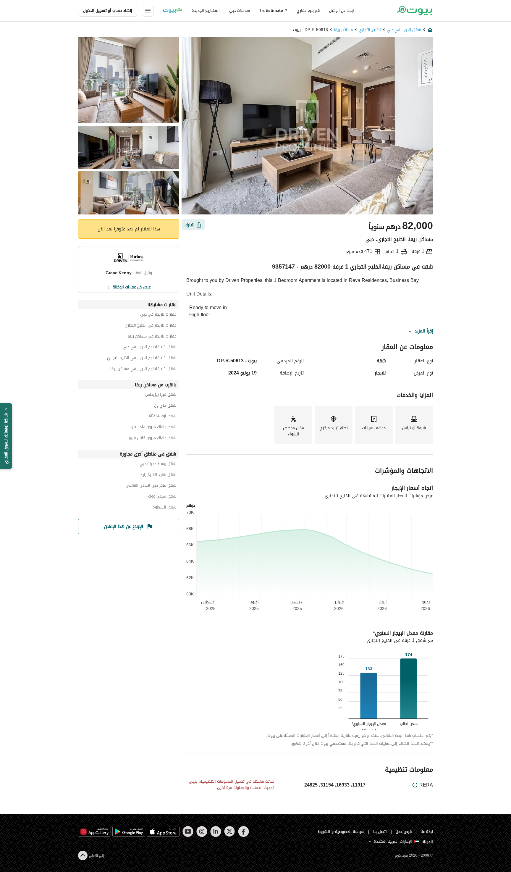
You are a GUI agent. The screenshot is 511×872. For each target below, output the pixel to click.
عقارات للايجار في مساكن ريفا (152, 337)
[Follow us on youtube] (187, 831)
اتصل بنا (380, 832)
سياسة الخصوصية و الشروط (341, 832)
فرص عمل (404, 832)
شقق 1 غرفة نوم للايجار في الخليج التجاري (141, 359)
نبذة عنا (427, 832)
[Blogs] (173, 11)
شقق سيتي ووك (162, 497)
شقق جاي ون (165, 406)
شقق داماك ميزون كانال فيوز (152, 439)
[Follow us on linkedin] (215, 831)
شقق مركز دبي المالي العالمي (151, 486)
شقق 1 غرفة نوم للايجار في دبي (149, 348)
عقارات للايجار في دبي (158, 315)
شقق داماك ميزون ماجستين (153, 428)
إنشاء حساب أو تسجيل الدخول (107, 10)
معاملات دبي (239, 10)
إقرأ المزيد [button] (424, 331)
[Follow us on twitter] (229, 831)
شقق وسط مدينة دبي (158, 464)
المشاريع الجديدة (206, 10)
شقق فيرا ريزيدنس (160, 395)
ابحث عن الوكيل (341, 10)
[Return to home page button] (414, 10)
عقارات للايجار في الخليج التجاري (150, 326)
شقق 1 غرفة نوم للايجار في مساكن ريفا (143, 369)
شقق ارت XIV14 (162, 417)
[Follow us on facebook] (243, 831)
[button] (6, 436)
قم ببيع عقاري (308, 10)
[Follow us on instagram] (201, 831)
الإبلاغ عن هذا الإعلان (123, 526)
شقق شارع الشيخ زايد (158, 475)
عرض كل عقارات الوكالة (132, 286)
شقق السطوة (164, 508)
